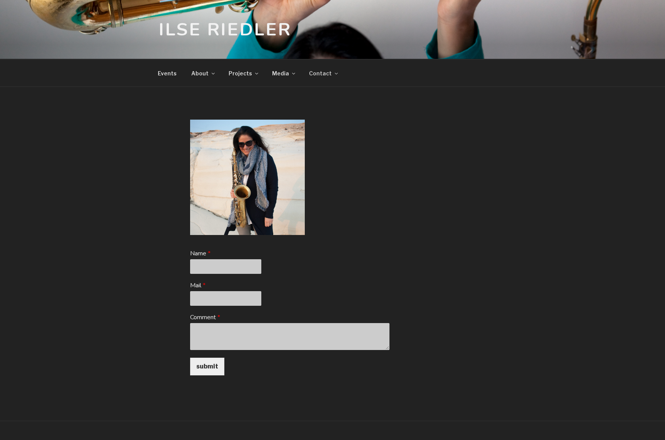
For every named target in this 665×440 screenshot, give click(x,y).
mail (198, 286)
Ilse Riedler (225, 29)
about (200, 73)
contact (320, 73)
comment (205, 317)
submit (207, 366)
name (200, 254)
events (167, 73)
